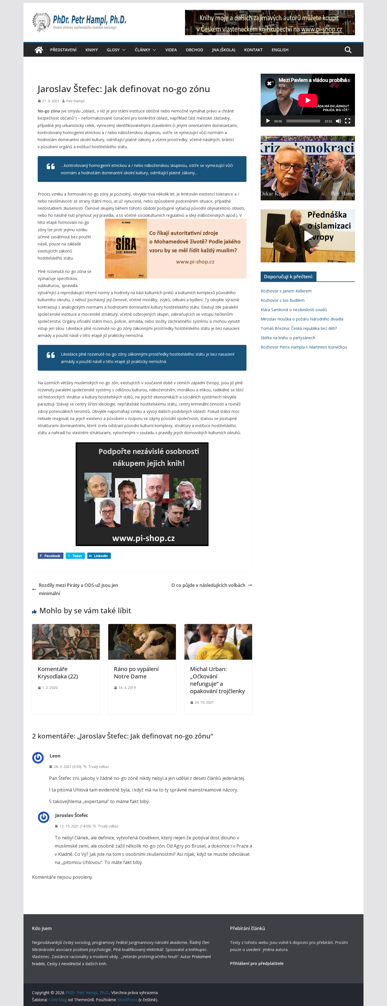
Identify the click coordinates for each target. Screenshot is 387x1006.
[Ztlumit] (338, 121)
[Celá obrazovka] (347, 121)
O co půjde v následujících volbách (208, 585)
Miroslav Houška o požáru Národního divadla (302, 319)
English (280, 49)
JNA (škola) (223, 49)
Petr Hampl (75, 101)
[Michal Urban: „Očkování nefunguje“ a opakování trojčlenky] (218, 628)
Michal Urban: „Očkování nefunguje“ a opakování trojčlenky (217, 680)
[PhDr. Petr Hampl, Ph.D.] (39, 50)
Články (142, 49)
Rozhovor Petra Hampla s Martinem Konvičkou (304, 347)
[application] (308, 100)
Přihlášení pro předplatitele (257, 963)
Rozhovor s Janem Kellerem (286, 291)
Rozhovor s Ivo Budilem (283, 300)
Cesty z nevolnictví (64, 963)
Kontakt (253, 49)
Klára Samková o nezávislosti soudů (294, 309)
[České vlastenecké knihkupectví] (270, 13)
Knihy (92, 49)
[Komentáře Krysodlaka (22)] (66, 628)
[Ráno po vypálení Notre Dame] (142, 628)
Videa (171, 49)
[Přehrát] (268, 121)
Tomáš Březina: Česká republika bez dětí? (299, 328)
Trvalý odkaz (98, 766)
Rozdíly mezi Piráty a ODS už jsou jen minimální (78, 589)
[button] (123, 50)
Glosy (113, 49)
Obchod (194, 49)
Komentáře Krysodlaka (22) (58, 672)
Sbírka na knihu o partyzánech (288, 337)
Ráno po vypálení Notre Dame (136, 672)
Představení (63, 49)
